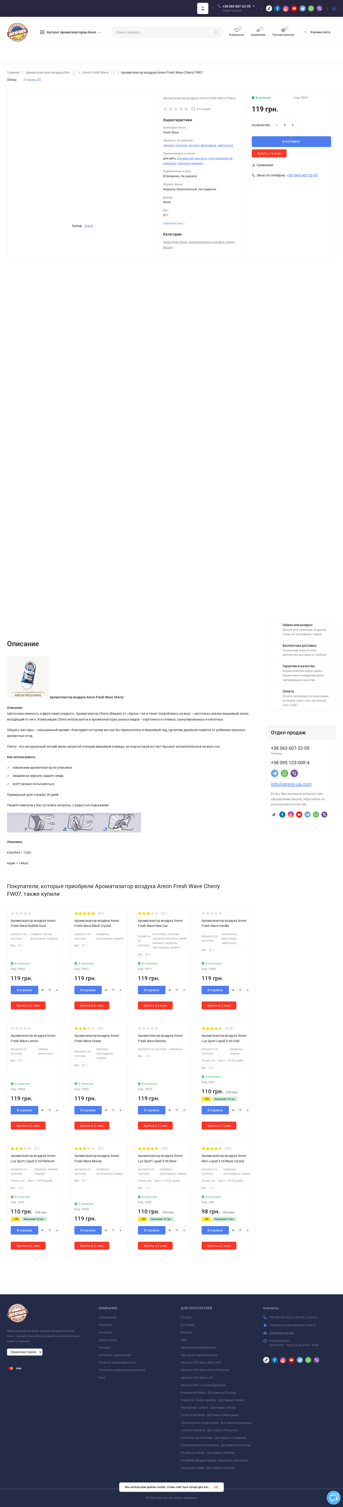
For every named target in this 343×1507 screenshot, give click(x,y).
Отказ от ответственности (117, 1362)
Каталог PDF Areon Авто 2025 (201, 1362)
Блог (102, 1377)
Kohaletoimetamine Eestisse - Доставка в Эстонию (216, 1445)
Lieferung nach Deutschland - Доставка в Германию (216, 1422)
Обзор (12, 79)
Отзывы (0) (32, 79)
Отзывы (104, 1347)
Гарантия (105, 1325)
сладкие (181, 145)
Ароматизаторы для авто (206, 242)
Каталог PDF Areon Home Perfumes (205, 1370)
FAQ (183, 1340)
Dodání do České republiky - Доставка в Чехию (213, 1400)
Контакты (105, 1332)
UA (334, 8)
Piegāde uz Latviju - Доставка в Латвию (208, 1452)
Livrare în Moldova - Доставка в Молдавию (210, 1415)
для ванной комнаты (192, 158)
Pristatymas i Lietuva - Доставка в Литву (208, 1407)
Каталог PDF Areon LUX (197, 1377)
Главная (13, 72)
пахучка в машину (190, 163)
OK (216, 1487)
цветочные (225, 145)
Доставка (187, 1325)
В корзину (24, 990)
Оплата (186, 1317)
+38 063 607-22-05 (237, 6)
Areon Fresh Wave (95, 72)
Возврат (186, 1332)
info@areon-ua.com (291, 784)
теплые (194, 145)
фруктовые (208, 145)
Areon (88, 225)
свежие (168, 145)
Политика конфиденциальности (122, 1370)
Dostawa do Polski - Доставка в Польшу (208, 1392)
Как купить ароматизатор (199, 1355)
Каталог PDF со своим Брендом (203, 1385)
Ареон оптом (108, 1340)
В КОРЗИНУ (291, 142)
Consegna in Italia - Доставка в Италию (208, 1468)
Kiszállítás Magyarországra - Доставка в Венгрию (214, 1460)
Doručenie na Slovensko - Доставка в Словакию (213, 1437)
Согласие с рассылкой (115, 1355)
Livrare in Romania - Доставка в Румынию (209, 1430)
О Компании (107, 1317)
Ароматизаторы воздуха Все (48, 72)
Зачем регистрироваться (198, 1347)
